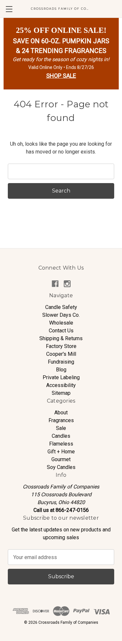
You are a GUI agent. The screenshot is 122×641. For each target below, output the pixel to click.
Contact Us (61, 330)
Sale (61, 428)
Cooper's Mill (61, 354)
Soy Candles (61, 467)
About (61, 412)
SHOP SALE (61, 75)
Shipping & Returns (61, 338)
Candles (61, 436)
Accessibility (61, 385)
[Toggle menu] (9, 9)
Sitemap (61, 393)
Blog (61, 370)
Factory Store (61, 346)
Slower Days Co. (61, 315)
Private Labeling (61, 377)
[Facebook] (55, 283)
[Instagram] (67, 283)
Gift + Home (61, 451)
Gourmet (61, 459)
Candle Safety (61, 307)
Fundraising (61, 362)
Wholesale (61, 323)
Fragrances (61, 420)
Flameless (61, 444)
